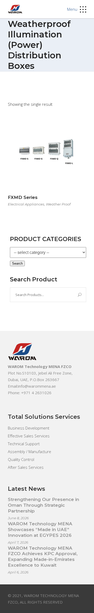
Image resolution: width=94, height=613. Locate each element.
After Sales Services (26, 467)
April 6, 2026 (18, 572)
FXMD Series (23, 197)
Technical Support (24, 443)
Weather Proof (58, 204)
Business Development (28, 428)
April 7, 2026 (18, 542)
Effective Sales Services (29, 435)
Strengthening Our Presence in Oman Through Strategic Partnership (43, 505)
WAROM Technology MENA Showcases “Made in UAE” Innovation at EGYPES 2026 (40, 529)
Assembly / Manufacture (29, 451)
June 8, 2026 (18, 518)
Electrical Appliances (26, 204)
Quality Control (21, 459)
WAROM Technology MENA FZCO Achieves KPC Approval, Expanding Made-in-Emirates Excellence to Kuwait (43, 556)
